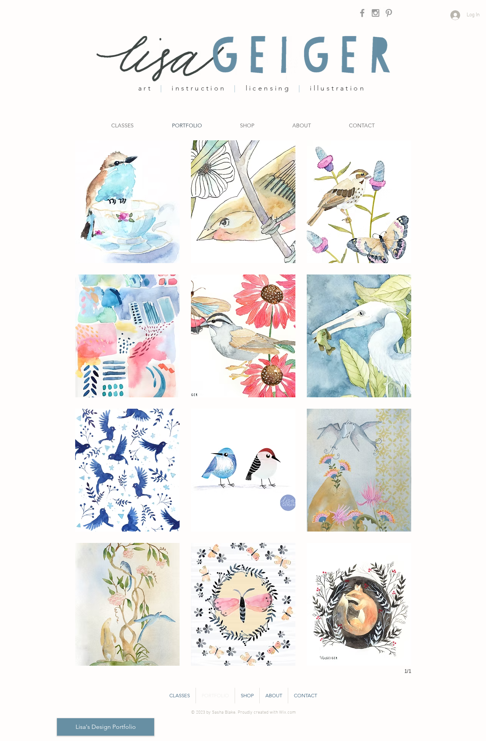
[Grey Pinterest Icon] (388, 13)
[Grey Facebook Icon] (362, 13)
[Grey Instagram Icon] (375, 13)
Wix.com (287, 712)
